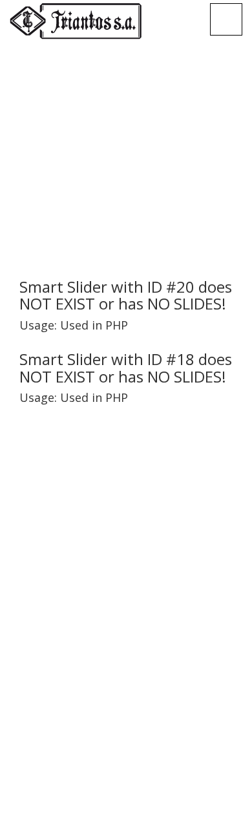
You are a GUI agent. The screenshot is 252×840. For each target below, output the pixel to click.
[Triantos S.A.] (76, 21)
